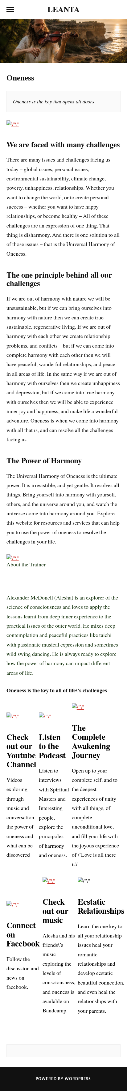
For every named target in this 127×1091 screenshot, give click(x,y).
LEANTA (63, 9)
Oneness (20, 77)
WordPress (78, 1079)
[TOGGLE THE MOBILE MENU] (10, 9)
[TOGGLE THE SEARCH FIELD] (117, 9)
